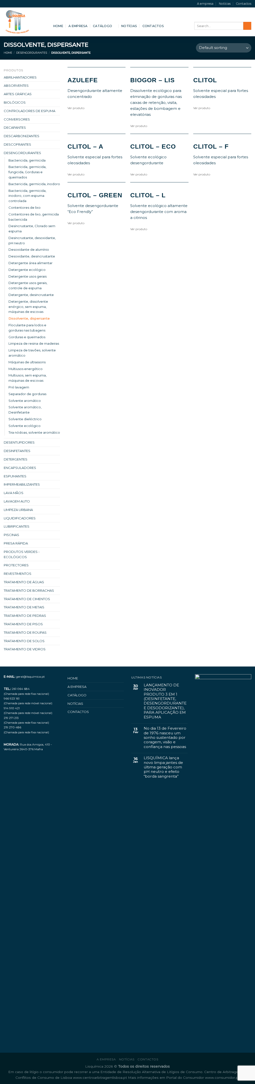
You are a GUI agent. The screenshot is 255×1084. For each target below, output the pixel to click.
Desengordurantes (31, 52)
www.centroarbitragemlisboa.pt (100, 1078)
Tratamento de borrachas (29, 590)
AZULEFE (82, 80)
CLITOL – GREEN (94, 195)
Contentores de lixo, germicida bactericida (33, 216)
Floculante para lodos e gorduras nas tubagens (27, 327)
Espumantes (15, 476)
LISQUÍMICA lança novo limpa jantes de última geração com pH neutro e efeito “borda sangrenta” (163, 767)
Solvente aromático (24, 401)
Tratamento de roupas (25, 632)
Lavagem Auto (17, 501)
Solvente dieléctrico (25, 419)
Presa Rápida (16, 543)
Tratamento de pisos (23, 624)
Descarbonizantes (21, 136)
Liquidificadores (20, 518)
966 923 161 (11, 698)
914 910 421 (12, 708)
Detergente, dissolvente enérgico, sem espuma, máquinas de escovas (28, 306)
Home (58, 26)
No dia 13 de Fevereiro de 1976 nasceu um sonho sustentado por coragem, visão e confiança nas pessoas (165, 737)
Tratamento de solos (24, 641)
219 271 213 (11, 718)
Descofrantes (17, 144)
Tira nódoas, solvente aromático (34, 432)
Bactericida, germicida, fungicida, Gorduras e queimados (27, 172)
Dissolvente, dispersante (29, 318)
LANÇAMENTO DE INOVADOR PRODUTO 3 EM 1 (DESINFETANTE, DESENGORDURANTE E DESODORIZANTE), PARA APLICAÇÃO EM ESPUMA (165, 701)
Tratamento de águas (24, 582)
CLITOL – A (85, 146)
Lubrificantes (16, 526)
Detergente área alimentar (30, 263)
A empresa (205, 3)
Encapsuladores (20, 468)
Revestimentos (17, 574)
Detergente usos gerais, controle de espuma (27, 285)
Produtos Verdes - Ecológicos (22, 554)
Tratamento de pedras (25, 616)
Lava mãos (13, 493)
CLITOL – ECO (153, 146)
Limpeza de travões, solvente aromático (32, 352)
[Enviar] (247, 26)
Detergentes (15, 459)
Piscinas (11, 535)
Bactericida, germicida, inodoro (34, 184)
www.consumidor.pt (222, 1078)
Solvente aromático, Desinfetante (25, 409)
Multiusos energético (25, 369)
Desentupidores (19, 442)
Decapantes (15, 127)
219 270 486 (12, 727)
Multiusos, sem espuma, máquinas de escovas (27, 377)
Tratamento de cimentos (27, 599)
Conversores (17, 119)
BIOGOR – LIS (152, 80)
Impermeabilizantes (22, 484)
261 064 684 (21, 689)
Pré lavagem (18, 387)
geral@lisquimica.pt (30, 676)
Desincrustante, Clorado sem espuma (31, 228)
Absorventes (16, 85)
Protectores (16, 565)
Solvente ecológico (24, 426)
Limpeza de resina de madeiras (33, 343)
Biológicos (15, 102)
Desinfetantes (17, 451)
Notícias (225, 3)
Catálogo (102, 26)
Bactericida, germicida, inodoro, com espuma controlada (27, 196)
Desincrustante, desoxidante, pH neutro (32, 240)
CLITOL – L (148, 195)
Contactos (243, 3)
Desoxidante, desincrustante (31, 256)
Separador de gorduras (27, 394)
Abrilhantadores (20, 77)
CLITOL (205, 80)
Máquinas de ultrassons (27, 362)
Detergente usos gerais (27, 276)
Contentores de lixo (24, 207)
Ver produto (75, 108)
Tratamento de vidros (25, 649)
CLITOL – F (211, 146)
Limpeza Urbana (18, 510)
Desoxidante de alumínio (28, 249)
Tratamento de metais (24, 607)
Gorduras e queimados (26, 337)
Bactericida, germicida (27, 160)
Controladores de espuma (29, 111)
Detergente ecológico (27, 270)
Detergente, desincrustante (31, 295)
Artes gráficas (18, 94)
